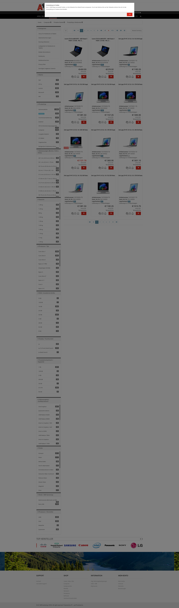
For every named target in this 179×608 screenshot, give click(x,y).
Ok (130, 14)
